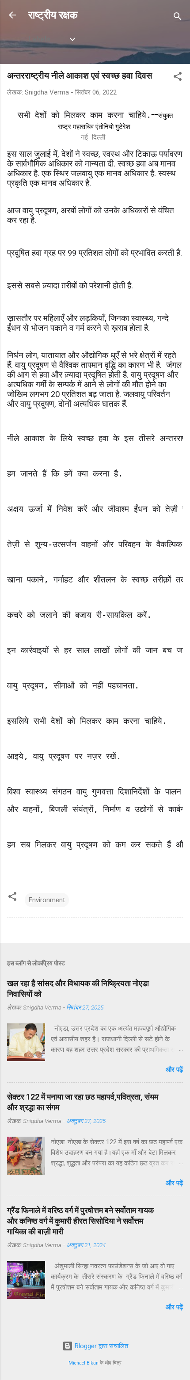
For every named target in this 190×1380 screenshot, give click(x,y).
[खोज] (177, 17)
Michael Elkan (83, 1363)
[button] (177, 78)
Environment (47, 900)
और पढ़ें (174, 1070)
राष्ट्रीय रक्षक (53, 15)
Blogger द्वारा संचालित (100, 1346)
